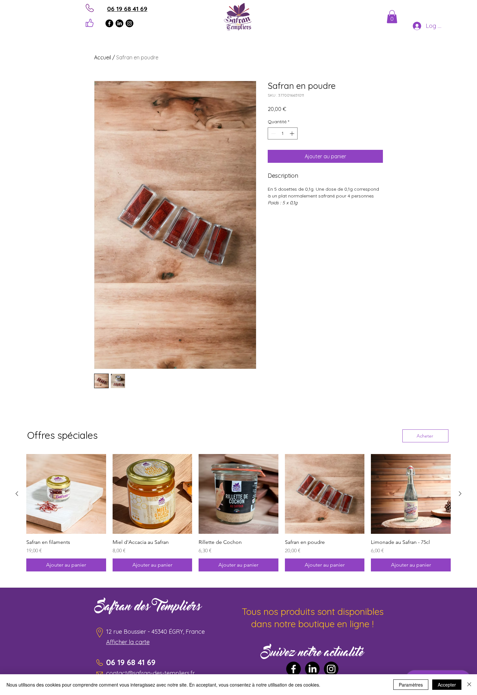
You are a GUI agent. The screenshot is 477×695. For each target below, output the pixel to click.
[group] (238, 513)
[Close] (469, 684)
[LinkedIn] (119, 23)
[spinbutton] (282, 133)
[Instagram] (129, 23)
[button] (392, 16)
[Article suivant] (460, 493)
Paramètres (411, 684)
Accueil (102, 57)
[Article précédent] (17, 493)
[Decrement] (273, 133)
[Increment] (292, 133)
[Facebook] (109, 23)
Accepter (447, 684)
